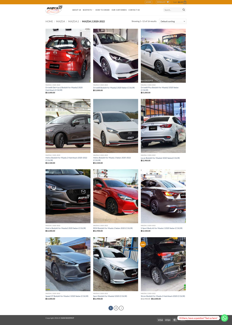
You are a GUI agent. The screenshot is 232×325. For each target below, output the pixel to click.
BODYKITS (87, 10)
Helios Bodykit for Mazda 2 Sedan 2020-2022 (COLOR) (112, 159)
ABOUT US (76, 10)
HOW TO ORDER (102, 10)
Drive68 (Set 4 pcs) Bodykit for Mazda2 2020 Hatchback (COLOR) (64, 88)
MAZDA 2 (73, 21)
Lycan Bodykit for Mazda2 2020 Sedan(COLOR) (160, 158)
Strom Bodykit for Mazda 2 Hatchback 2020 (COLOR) (163, 296)
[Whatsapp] (224, 318)
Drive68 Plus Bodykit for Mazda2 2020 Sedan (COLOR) (160, 88)
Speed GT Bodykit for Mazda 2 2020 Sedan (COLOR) (67, 296)
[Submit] (183, 10)
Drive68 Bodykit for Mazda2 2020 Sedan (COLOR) (114, 87)
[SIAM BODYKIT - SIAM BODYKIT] (57, 9)
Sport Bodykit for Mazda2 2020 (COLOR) (110, 296)
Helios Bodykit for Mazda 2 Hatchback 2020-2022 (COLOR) (66, 159)
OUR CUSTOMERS (119, 10)
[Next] (121, 308)
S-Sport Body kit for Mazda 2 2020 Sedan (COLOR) (161, 228)
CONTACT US (134, 10)
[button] (149, 2)
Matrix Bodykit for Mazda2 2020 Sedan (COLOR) (66, 228)
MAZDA (60, 21)
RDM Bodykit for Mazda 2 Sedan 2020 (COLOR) (113, 228)
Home (49, 21)
